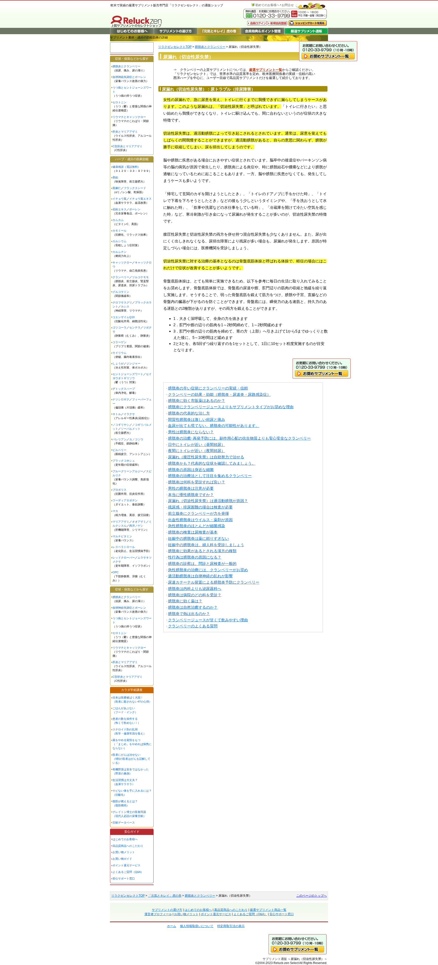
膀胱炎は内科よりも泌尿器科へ (194, 588)
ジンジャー (133, 363)
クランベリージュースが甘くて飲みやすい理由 (208, 620)
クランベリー (121, 277)
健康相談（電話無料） (126, 166)
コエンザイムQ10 (124, 317)
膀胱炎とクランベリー (210, 47)
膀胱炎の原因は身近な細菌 (191, 469)
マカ (115, 510)
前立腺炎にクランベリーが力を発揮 (198, 513)
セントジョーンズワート (128, 374)
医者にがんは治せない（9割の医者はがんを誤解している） (131, 758)
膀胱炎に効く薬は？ (185, 601)
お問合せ (288, 5)
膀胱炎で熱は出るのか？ (189, 613)
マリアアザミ (121, 521)
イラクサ (129, 414)
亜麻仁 (117, 188)
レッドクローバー (124, 557)
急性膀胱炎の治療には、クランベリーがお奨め (208, 570)
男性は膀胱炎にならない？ (191, 432)
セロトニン (119, 102)
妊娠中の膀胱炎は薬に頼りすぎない (198, 538)
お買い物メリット (124, 852)
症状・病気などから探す (132, 58)
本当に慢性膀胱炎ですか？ (191, 494)
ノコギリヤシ (121, 424)
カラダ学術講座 (131, 690)
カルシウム (119, 241)
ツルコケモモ (140, 277)
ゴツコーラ (119, 327)
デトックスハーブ (124, 388)
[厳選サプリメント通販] (306, 31)
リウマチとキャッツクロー (129, 116)
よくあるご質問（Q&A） (128, 871)
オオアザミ (139, 521)
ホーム (171, 926)
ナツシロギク (121, 399)
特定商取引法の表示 (231, 926)
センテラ (134, 327)
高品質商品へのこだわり (128, 845)
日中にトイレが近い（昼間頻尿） (196, 444)
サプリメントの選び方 (167, 910)
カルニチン (119, 251)
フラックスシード (135, 188)
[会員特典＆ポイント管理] (262, 31)
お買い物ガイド (122, 858)
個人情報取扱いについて (196, 926)
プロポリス (119, 489)
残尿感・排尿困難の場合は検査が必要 (200, 507)
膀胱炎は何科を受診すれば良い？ (196, 482)
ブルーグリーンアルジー (128, 471)
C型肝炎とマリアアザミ (127, 146)
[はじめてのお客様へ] (132, 31)
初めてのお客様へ (267, 5)
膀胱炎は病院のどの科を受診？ (194, 595)
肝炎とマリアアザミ (125, 131)
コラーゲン (119, 342)
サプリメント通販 (275, 958)
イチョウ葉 (119, 198)
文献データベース (124, 822)
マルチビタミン (122, 536)
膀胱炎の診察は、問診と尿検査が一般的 (202, 563)
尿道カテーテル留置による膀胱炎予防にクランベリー (213, 582)
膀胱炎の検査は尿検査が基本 (192, 532)
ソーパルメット (130, 428)
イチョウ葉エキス (140, 198)
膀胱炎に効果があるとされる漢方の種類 (202, 551)
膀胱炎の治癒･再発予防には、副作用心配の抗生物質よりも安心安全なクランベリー (239, 438)
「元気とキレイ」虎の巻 (164, 895)
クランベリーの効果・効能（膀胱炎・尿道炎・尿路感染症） (219, 394)
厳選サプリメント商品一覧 (268, 910)
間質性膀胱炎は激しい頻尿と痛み (196, 419)
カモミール (119, 230)
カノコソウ (136, 439)
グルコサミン (121, 291)
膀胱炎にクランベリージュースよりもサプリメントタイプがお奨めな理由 (231, 407)
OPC (116, 572)
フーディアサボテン (125, 500)
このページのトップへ (311, 895)
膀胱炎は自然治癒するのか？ (192, 607)
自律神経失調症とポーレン (129, 76)
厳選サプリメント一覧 (265, 70)
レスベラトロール (124, 546)
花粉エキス (119, 209)
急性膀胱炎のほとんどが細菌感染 (196, 526)
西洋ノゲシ (136, 525)
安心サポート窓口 (124, 878)
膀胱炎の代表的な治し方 (189, 413)
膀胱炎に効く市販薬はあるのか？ (196, 400)
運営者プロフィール (158, 914)
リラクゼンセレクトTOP (175, 47)
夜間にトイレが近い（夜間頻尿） (196, 450)
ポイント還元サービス (126, 865)
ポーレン (134, 209)
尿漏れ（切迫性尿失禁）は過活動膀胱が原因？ (208, 501)
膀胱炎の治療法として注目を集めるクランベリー (210, 476)
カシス (125, 306)
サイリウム (119, 352)
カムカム (118, 219)
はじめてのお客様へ (125, 839)
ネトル (117, 414)
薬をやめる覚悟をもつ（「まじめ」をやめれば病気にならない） (132, 744)
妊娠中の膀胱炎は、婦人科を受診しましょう (206, 545)
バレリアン (119, 439)
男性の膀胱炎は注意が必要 (191, 488)
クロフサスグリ (122, 302)
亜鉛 (115, 177)
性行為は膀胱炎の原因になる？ (194, 557)
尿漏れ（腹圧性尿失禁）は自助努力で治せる (206, 457)
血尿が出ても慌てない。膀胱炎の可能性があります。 (213, 425)
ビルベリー (119, 449)
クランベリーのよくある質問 (192, 626)
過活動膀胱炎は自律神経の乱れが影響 (200, 576)
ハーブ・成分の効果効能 (132, 159)
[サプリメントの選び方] (175, 31)
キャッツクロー (122, 262)
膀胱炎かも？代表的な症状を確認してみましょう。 (212, 463)
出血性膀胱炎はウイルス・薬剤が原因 (200, 520)
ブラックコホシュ (124, 460)
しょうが (118, 363)
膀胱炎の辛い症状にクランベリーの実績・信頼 (208, 388)
